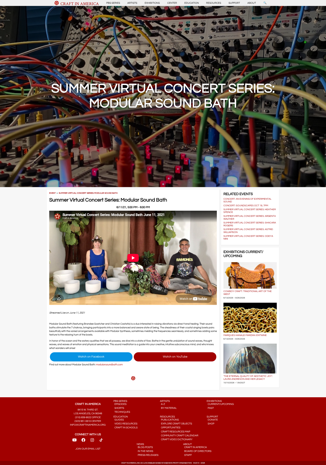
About (251, 3)
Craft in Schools (125, 427)
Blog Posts (145, 447)
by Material (168, 408)
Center (172, 3)
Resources (213, 3)
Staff (187, 455)
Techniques (121, 412)
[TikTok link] (101, 441)
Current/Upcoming (220, 404)
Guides (118, 419)
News (140, 444)
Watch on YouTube (175, 356)
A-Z (162, 404)
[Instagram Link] (92, 441)
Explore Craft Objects (176, 423)
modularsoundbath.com (109, 364)
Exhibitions (152, 3)
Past (210, 408)
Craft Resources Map (175, 431)
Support (234, 3)
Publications (169, 419)
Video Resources (125, 423)
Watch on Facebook (91, 356)
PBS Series (113, 3)
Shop (210, 423)
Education (191, 3)
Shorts (118, 408)
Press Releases (147, 455)
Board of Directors (197, 451)
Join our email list (87, 449)
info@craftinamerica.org (88, 425)
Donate (212, 419)
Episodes (119, 404)
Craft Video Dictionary (176, 439)
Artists (132, 3)
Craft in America (195, 447)
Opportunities (170, 427)
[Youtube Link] (74, 441)
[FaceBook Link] (83, 441)
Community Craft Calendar (179, 435)
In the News (145, 451)
